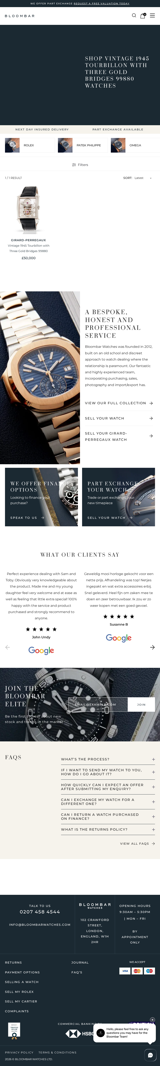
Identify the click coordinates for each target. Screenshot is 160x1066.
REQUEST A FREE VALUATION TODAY (102, 3)
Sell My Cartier (21, 1001)
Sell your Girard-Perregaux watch (106, 436)
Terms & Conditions (58, 1052)
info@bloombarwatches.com (40, 925)
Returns (13, 962)
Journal (80, 962)
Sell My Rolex (19, 992)
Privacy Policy (19, 1052)
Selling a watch (22, 982)
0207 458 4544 (40, 912)
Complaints (17, 1011)
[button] (7, 648)
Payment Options (22, 972)
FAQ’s (76, 972)
